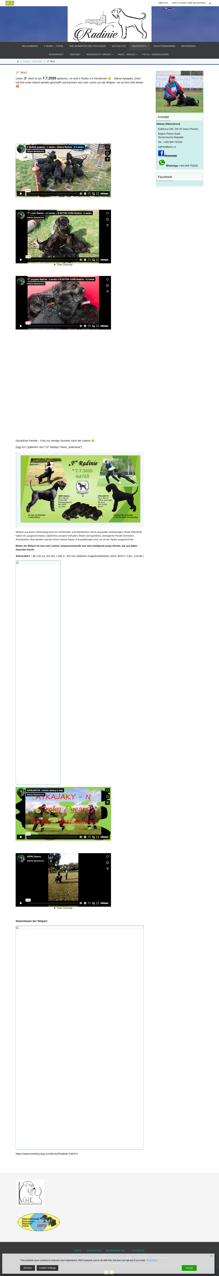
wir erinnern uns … (116, 1251)
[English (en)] (174, 8)
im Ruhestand (94, 1251)
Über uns (163, 3)
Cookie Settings (47, 1268)
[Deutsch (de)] (169, 8)
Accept (189, 1268)
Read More (152, 1260)
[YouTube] (8, 3)
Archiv (78, 1251)
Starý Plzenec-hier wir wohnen (189, 3)
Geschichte (138, 1251)
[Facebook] (11, 3)
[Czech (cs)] (165, 8)
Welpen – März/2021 (33, 61)
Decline (28, 1268)
